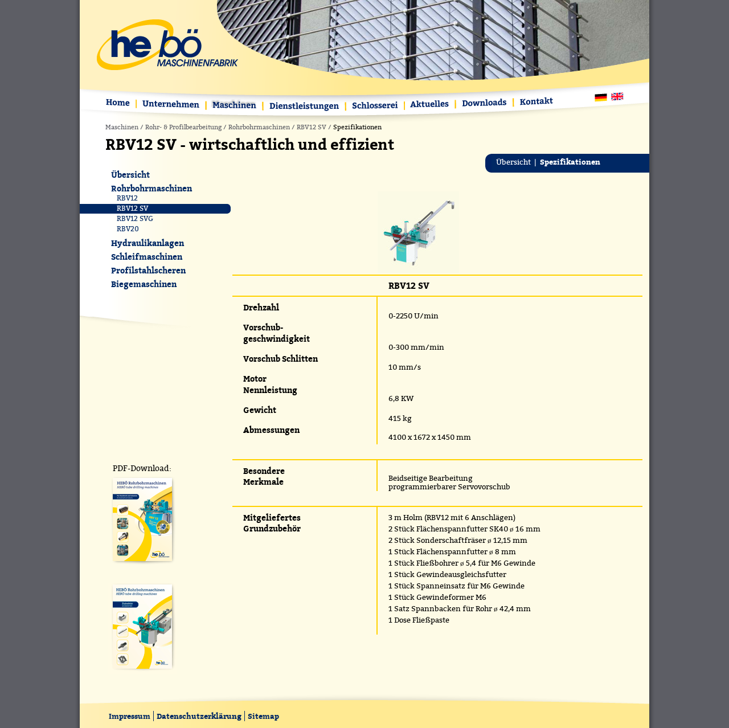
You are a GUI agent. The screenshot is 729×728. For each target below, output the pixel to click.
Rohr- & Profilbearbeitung (183, 127)
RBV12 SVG (135, 219)
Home (120, 104)
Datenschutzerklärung (199, 716)
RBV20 (128, 229)
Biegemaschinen (144, 284)
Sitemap (263, 716)
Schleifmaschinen (146, 256)
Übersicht (513, 162)
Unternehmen (172, 105)
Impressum (129, 716)
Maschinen (235, 106)
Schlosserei (375, 107)
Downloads (485, 103)
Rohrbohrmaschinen (259, 127)
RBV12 (127, 198)
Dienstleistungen (305, 107)
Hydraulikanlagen (147, 243)
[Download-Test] (142, 564)
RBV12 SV (311, 127)
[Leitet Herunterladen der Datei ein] (142, 671)
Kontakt (534, 102)
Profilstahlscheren (148, 270)
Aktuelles (430, 105)
